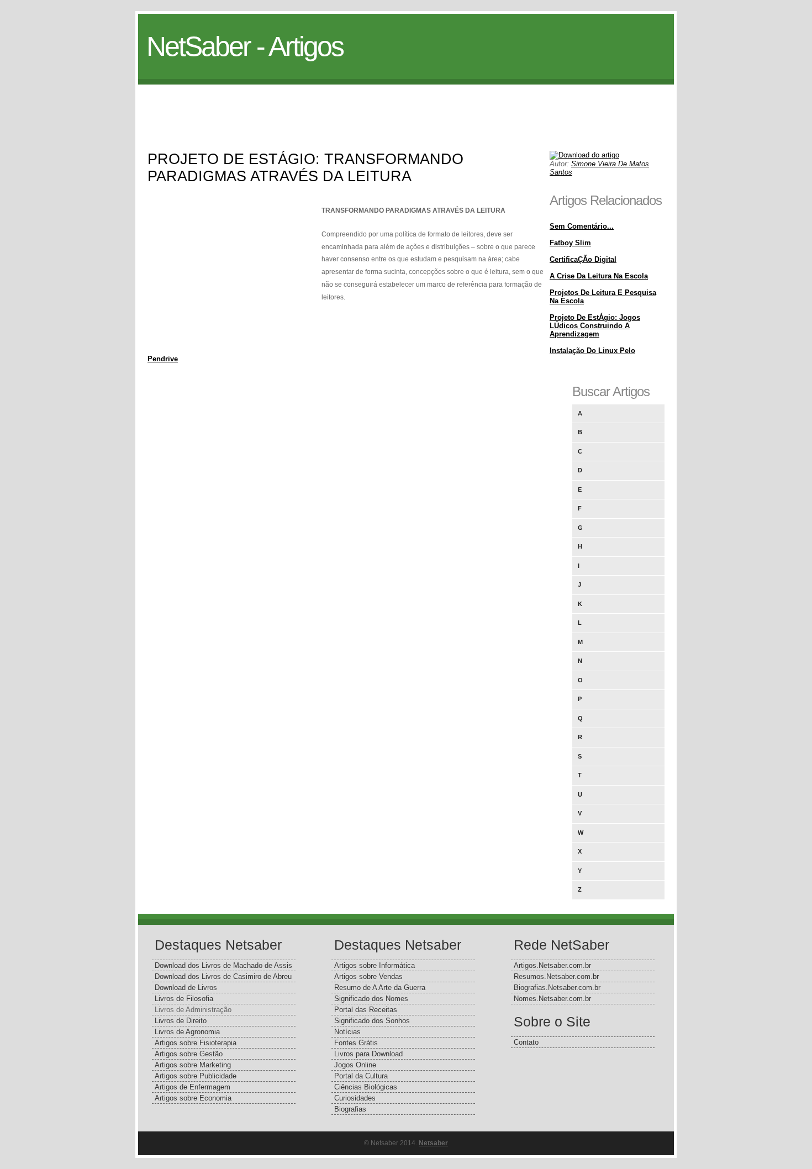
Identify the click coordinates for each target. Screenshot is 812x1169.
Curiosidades (355, 1098)
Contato (526, 1042)
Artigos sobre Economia (193, 1098)
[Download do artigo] (584, 155)
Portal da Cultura (361, 1076)
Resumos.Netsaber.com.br (556, 976)
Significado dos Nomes (371, 998)
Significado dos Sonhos (372, 1021)
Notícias (347, 1032)
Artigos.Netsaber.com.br (552, 965)
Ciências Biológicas (365, 1087)
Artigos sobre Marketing (193, 1065)
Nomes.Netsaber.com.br (552, 998)
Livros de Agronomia (187, 1032)
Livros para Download (368, 1054)
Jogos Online (355, 1065)
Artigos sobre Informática (374, 965)
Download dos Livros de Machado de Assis (223, 965)
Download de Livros (186, 987)
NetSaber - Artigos (244, 46)
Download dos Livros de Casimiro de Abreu (223, 976)
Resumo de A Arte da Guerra (379, 987)
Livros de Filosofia (184, 998)
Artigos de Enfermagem (192, 1087)
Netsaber (433, 1143)
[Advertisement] (406, 109)
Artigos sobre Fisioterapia (195, 1043)
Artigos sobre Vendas (368, 976)
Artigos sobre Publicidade (195, 1076)
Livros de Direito (181, 1021)
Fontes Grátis (356, 1043)
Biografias (350, 1109)
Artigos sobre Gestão (189, 1054)
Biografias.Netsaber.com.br (557, 987)
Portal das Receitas (365, 1009)
